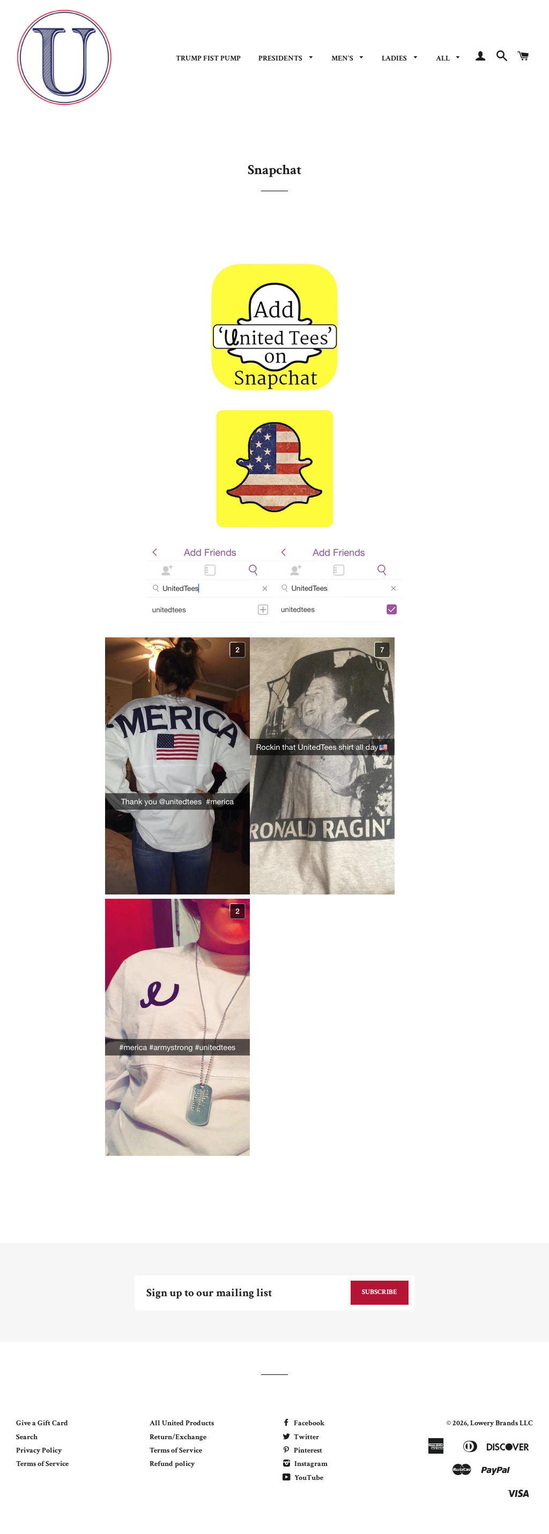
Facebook (308, 1423)
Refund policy (172, 1464)
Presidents (281, 58)
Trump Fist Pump (208, 58)
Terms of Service (42, 1464)
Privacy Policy (39, 1450)
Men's (343, 58)
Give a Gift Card (42, 1423)
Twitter (305, 1437)
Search (27, 1437)
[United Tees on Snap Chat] (274, 389)
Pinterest (307, 1450)
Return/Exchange (178, 1437)
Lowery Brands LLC (501, 1423)
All (443, 58)
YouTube (308, 1478)
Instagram (310, 1464)
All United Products (182, 1423)
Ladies (395, 58)
